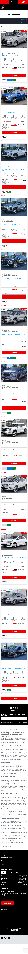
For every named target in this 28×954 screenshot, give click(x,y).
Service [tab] (10, 872)
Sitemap (14, 939)
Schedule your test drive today (8, 840)
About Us (3, 860)
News (2, 862)
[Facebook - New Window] (2, 938)
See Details (14, 75)
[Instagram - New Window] (9, 938)
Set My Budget (23, 22)
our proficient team (18, 745)
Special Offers (4, 855)
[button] (4, 2)
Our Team (3, 864)
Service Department (6, 857)
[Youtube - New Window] (5, 938)
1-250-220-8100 (22, 897)
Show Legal (3, 83)
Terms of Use (20, 939)
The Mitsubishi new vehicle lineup (8, 821)
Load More (15, 698)
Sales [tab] (3, 872)
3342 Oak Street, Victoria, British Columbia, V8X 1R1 (13, 894)
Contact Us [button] (7, 903)
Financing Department (7, 859)
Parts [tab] (17, 872)
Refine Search (23, 19)
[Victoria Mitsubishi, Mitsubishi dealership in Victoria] (3, 7)
